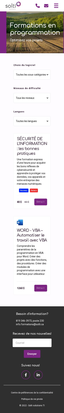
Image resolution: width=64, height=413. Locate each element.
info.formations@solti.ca (30, 324)
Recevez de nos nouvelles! (32, 333)
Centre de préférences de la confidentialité (32, 392)
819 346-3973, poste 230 (30, 320)
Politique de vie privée (32, 399)
